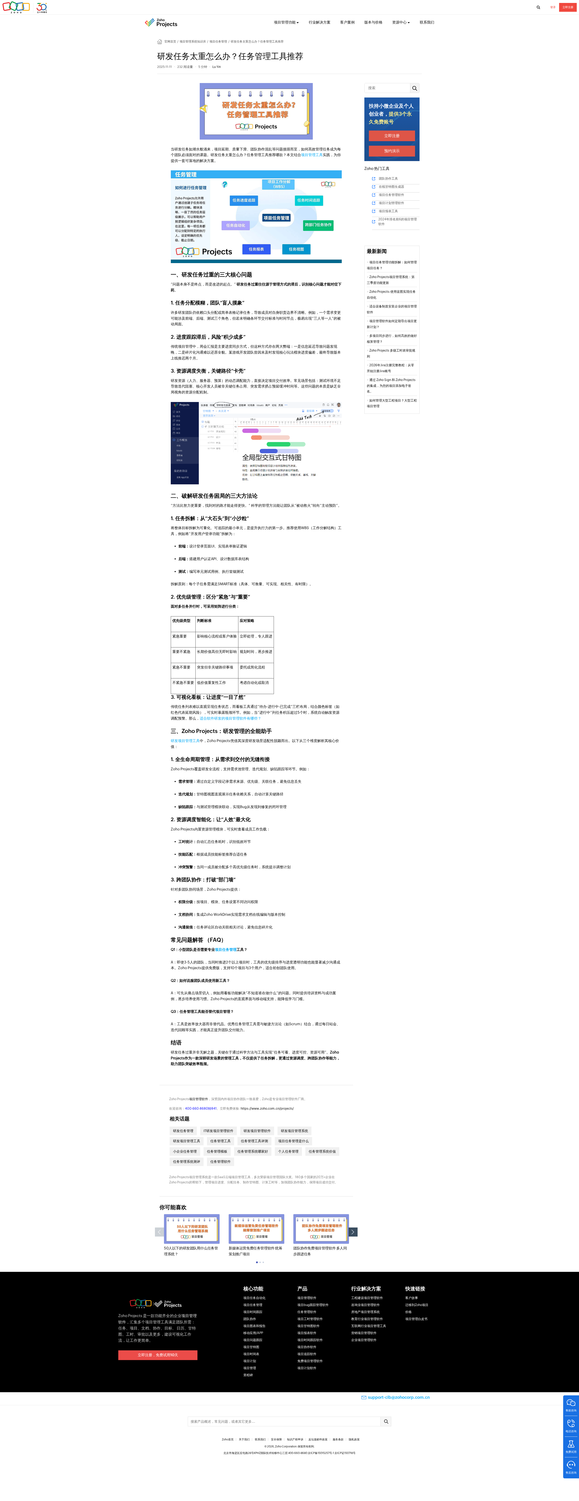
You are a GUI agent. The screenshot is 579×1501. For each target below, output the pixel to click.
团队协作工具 (388, 178)
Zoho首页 (228, 1439)
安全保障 (276, 1439)
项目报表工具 (388, 211)
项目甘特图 (251, 1347)
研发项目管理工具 (185, 741)
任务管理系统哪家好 (252, 1151)
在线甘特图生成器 (391, 186)
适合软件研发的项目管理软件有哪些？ (230, 718)
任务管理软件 (220, 1161)
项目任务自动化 (254, 1298)
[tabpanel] (191, 1235)
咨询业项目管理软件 (365, 1305)
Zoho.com (25, 7)
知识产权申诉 (295, 1439)
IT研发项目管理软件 (218, 1131)
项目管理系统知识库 (193, 41)
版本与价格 (373, 22)
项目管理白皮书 (416, 1319)
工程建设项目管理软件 (367, 1298)
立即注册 (567, 7)
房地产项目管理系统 (365, 1312)
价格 (408, 1312)
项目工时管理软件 (310, 1319)
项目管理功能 (285, 22)
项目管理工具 (312, 155)
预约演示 (392, 151)
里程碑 (248, 1375)
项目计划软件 (306, 1368)
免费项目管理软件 (310, 1361)
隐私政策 (354, 1439)
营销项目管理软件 (364, 1333)
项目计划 (249, 1361)
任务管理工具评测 (254, 1141)
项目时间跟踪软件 (310, 1340)
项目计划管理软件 (391, 203)
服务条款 (338, 1439)
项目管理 (249, 1368)
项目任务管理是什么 (293, 1141)
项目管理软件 (198, 1099)
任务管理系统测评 (186, 1161)
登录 (553, 7)
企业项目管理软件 (364, 1340)
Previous (159, 1232)
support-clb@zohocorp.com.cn (399, 1397)
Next (353, 1232)
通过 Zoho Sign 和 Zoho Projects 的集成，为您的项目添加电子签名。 (391, 385)
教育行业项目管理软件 (367, 1319)
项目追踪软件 (306, 1354)
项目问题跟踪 (252, 1340)
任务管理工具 (220, 1141)
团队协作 (249, 1319)
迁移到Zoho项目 (416, 1305)
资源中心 (399, 22)
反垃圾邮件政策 (317, 1439)
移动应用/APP (253, 1333)
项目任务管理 (218, 41)
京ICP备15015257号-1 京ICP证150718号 (332, 1453)
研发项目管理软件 (257, 1131)
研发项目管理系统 (294, 1131)
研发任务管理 (183, 1131)
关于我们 (244, 1439)
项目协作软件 (306, 1347)
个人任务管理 (288, 1151)
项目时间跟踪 (252, 1312)
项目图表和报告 (254, 1326)
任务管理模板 (217, 1151)
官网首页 (170, 41)
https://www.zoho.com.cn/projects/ (267, 1108)
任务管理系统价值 (322, 1151)
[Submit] (385, 1421)
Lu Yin (216, 67)
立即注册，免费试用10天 (158, 1355)
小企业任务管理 (185, 1151)
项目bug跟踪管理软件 (313, 1305)
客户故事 (411, 1298)
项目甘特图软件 (308, 1326)
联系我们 (427, 22)
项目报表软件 (306, 1333)
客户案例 (347, 22)
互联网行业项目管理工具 (368, 1326)
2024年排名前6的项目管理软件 (397, 221)
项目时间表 (251, 1354)
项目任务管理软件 (391, 195)
